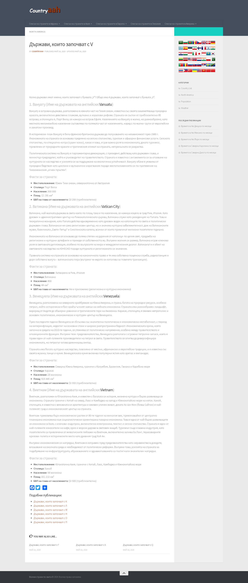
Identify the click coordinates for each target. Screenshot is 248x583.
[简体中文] (208, 72)
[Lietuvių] (181, 60)
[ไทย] (181, 72)
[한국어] (213, 55)
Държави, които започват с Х (91, 544)
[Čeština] (199, 44)
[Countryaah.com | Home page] (45, 10)
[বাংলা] (190, 44)
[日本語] (199, 55)
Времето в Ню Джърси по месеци (196, 126)
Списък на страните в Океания (146, 23)
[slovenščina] (199, 66)
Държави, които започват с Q (138, 544)
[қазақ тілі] (208, 55)
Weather (184, 108)
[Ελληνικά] (181, 49)
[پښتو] (213, 60)
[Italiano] (194, 55)
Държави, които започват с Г (44, 544)
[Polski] (208, 60)
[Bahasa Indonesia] (190, 55)
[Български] (185, 44)
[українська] (194, 72)
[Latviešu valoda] (185, 60)
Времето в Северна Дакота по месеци (198, 152)
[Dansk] (208, 44)
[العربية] (181, 44)
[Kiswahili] (213, 66)
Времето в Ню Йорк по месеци (195, 139)
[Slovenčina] (194, 66)
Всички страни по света (40, 577)
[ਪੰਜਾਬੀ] (204, 60)
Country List (186, 88)
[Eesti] (190, 49)
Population (186, 101)
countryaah (37, 51)
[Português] (181, 66)
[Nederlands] (199, 60)
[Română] (185, 66)
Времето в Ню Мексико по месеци (196, 132)
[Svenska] (208, 66)
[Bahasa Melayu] (190, 60)
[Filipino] (185, 72)
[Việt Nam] (204, 72)
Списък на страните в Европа (110, 23)
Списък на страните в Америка (179, 23)
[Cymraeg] (204, 44)
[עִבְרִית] (208, 49)
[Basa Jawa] (204, 55)
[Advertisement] (99, 75)
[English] (199, 72)
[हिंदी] (213, 49)
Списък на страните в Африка (43, 23)
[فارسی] (194, 49)
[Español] (185, 49)
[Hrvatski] (181, 55)
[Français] (204, 49)
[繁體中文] (213, 72)
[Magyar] (185, 55)
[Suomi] (199, 49)
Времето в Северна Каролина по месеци (200, 146)
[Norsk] (194, 60)
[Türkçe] (190, 72)
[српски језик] (204, 66)
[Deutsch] (213, 44)
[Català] (194, 44)
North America (37, 31)
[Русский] (190, 66)
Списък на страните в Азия (77, 23)
